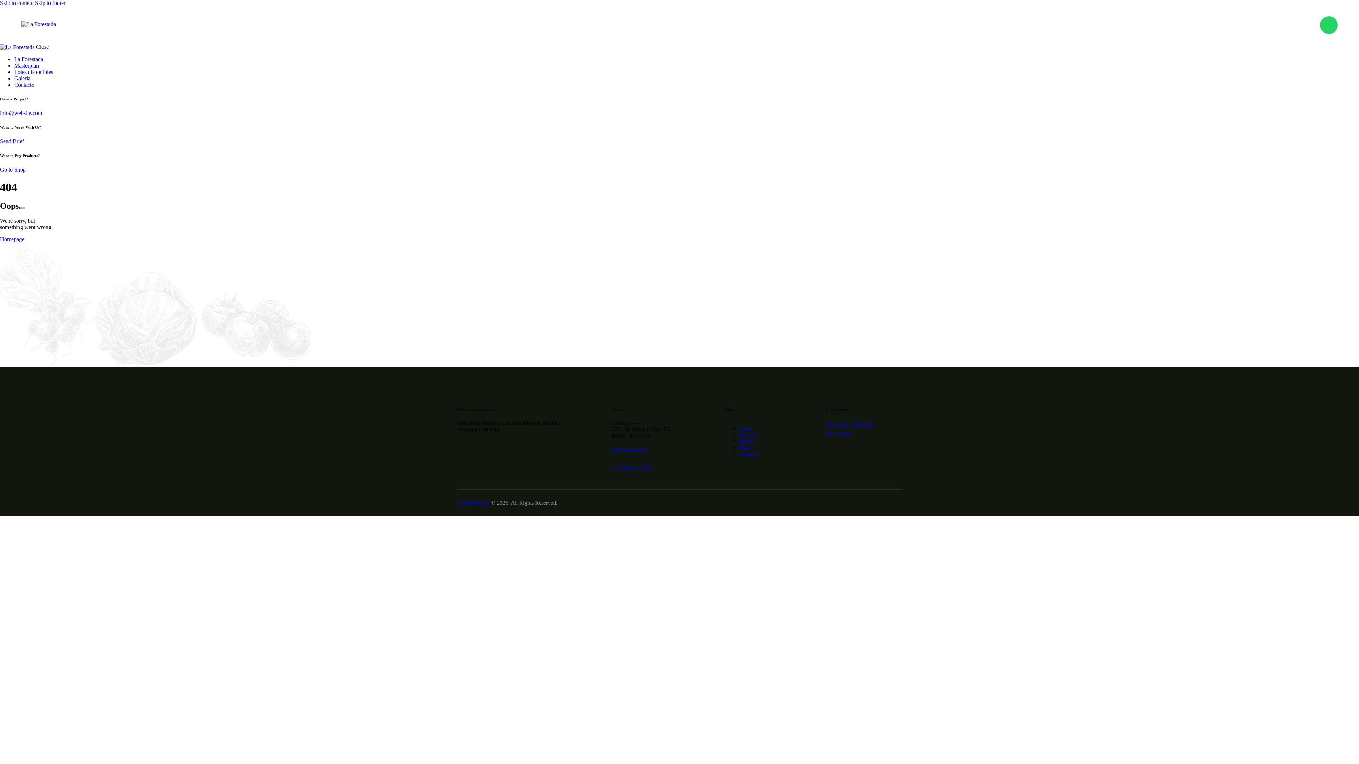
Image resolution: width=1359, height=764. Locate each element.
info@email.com (630, 450)
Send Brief (12, 141)
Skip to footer (50, 3)
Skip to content (17, 3)
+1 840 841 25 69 (632, 468)
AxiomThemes (473, 503)
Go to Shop (13, 170)
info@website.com (21, 113)
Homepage (12, 239)
